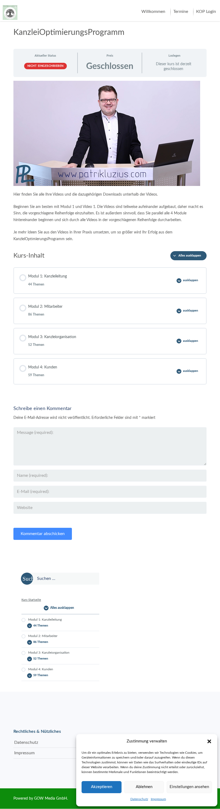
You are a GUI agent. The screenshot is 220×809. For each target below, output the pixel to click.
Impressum (158, 799)
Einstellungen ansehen (189, 787)
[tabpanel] (110, 161)
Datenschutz (139, 799)
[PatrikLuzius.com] (10, 10)
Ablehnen (144, 787)
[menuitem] (153, 11)
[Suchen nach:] (60, 579)
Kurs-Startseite (31, 600)
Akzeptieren (101, 787)
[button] (209, 741)
